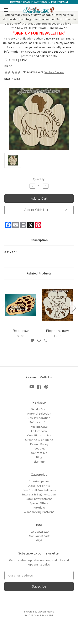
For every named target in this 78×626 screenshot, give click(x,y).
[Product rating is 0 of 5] (12, 72)
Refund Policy (39, 444)
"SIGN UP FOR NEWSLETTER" (39, 33)
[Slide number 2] (39, 340)
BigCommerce (46, 611)
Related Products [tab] (39, 273)
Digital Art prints (39, 486)
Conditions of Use (39, 435)
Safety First (39, 409)
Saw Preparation (39, 418)
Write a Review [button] (54, 72)
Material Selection (39, 413)
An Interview (39, 431)
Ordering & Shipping (39, 440)
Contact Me (39, 453)
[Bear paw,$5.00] (20, 305)
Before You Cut (39, 422)
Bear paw (20, 331)
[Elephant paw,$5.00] (57, 305)
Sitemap (39, 461)
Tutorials (39, 507)
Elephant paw (57, 331)
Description (39, 240)
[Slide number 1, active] (32, 340)
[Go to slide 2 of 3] (74, 308)
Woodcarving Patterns (39, 512)
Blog (39, 457)
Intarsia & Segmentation (39, 494)
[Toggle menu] (5, 10)
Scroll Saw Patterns (39, 499)
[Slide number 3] (45, 340)
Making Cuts (39, 426)
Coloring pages (39, 481)
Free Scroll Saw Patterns (39, 490)
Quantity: (39, 179)
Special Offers (39, 503)
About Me (39, 448)
